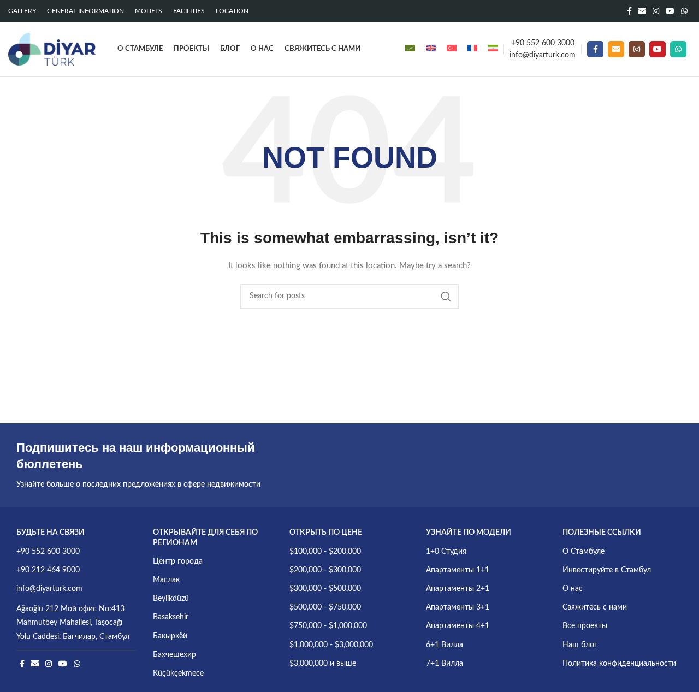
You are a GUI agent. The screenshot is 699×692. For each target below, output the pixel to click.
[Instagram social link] (655, 11)
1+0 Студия (446, 551)
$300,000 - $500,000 (325, 589)
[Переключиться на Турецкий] (452, 49)
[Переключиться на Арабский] (410, 49)
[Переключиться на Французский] (472, 49)
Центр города (178, 561)
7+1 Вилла (444, 663)
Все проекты (584, 626)
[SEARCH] (446, 296)
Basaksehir (170, 617)
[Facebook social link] (629, 11)
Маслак (166, 580)
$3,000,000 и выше (322, 663)
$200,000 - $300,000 (325, 570)
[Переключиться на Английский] (431, 49)
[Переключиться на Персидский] (493, 49)
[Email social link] (642, 11)
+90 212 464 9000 (48, 570)
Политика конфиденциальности (619, 663)
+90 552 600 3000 (542, 43)
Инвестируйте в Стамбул (606, 570)
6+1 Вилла (444, 645)
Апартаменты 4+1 (457, 626)
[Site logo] (52, 49)
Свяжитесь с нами (594, 607)
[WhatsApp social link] (684, 11)
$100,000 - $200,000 (325, 551)
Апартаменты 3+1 (457, 607)
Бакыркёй (170, 636)
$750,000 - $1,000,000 (328, 626)
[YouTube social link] (670, 11)
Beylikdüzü (171, 598)
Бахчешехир (174, 655)
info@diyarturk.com (543, 55)
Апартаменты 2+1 (457, 589)
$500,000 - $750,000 (325, 607)
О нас (572, 589)
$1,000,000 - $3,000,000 (331, 645)
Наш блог (579, 645)
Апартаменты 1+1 (457, 570)
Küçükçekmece (178, 673)
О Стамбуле (583, 551)
